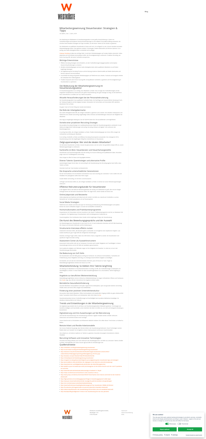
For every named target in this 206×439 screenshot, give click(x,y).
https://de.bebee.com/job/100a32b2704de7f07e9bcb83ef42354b (77, 356)
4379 (75, 33)
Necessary (173, 424)
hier (100, 295)
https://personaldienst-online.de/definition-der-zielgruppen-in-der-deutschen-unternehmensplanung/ (86, 362)
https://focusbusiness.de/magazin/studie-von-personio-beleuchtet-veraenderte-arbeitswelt (84, 387)
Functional (185, 424)
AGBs (122, 414)
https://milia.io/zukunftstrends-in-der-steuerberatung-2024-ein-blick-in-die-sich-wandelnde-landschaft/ (87, 389)
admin (63, 33)
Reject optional (164, 429)
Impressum (124, 410)
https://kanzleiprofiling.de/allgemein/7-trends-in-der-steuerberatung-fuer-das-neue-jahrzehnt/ (85, 391)
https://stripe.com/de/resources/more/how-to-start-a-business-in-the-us (79, 372)
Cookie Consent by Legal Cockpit (194, 435)
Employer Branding (64, 53)
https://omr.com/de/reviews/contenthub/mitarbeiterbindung (76, 383)
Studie (63, 280)
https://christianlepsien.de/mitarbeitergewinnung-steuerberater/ (77, 358)
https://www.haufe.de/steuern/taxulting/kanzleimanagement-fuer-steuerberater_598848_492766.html (87, 385)
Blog (146, 11)
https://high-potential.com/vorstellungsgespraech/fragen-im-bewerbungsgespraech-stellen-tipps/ (86, 379)
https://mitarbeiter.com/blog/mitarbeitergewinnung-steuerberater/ (78, 347)
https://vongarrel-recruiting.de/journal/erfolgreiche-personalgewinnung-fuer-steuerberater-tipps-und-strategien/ (89, 360)
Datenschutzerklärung (127, 412)
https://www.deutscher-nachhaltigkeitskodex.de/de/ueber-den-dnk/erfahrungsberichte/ (83, 364)
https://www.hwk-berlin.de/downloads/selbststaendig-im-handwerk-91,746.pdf (81, 370)
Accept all (190, 429)
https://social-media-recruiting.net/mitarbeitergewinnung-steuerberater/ (79, 349)
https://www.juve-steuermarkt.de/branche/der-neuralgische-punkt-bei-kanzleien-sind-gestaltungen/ (86, 381)
